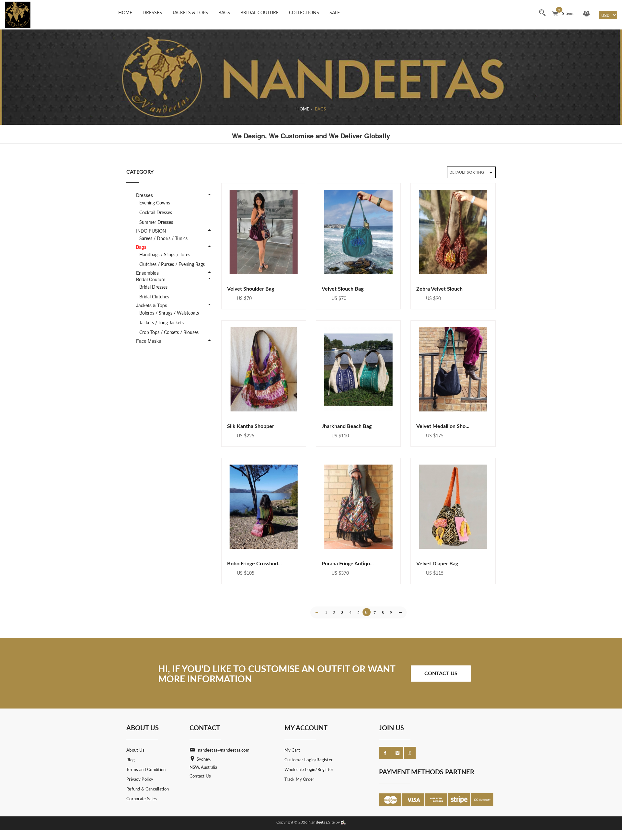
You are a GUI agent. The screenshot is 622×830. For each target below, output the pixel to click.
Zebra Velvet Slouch (439, 289)
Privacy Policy (139, 780)
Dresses (152, 13)
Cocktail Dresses (155, 213)
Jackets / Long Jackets (161, 323)
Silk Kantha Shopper (250, 426)
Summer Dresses (156, 222)
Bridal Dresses (153, 287)
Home (125, 13)
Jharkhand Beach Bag (347, 426)
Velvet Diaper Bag (437, 563)
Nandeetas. (318, 822)
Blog (130, 760)
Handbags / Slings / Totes (164, 255)
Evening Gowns (154, 203)
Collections (304, 13)
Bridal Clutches (154, 297)
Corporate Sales (141, 799)
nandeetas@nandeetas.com (223, 750)
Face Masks (148, 341)
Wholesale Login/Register (309, 770)
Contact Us (440, 673)
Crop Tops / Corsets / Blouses (169, 332)
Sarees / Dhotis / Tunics (163, 238)
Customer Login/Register (308, 760)
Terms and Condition (146, 770)
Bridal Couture (259, 13)
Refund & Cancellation (147, 789)
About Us (135, 750)
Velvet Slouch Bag (342, 289)
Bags (224, 13)
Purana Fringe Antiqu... (348, 563)
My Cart (292, 750)
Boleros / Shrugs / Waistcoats (169, 313)
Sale (334, 13)
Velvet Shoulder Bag (250, 289)
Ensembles (147, 273)
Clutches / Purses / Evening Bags (172, 264)
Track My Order (299, 780)
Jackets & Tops (190, 13)
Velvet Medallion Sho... (442, 426)
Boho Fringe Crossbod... (254, 563)
